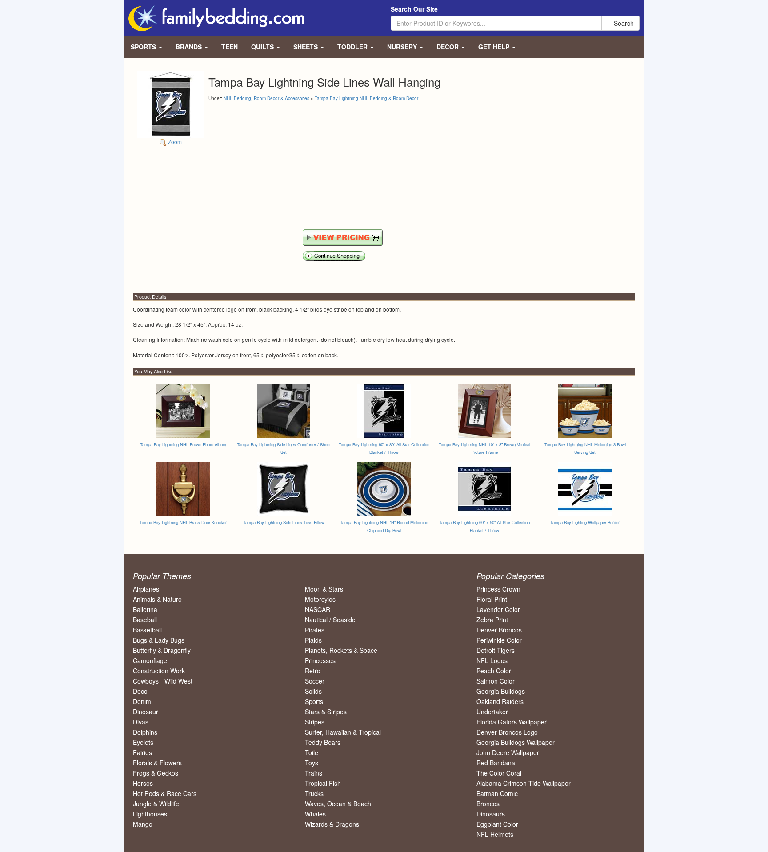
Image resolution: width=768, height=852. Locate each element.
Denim (142, 701)
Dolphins (145, 732)
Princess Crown (498, 588)
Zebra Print (492, 619)
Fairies (142, 752)
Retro (312, 670)
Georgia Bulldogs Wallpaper (515, 742)
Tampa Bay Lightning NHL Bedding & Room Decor (366, 98)
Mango (142, 824)
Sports (314, 701)
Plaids (313, 640)
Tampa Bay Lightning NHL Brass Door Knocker (183, 522)
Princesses (320, 660)
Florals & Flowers (157, 762)
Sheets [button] (306, 46)
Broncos (488, 803)
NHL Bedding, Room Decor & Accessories (266, 98)
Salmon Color (495, 680)
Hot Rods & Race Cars (164, 793)
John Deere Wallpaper (507, 752)
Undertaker (492, 711)
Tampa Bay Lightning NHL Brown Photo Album (183, 444)
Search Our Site (414, 8)
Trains (313, 772)
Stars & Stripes (326, 711)
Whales (315, 813)
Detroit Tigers (495, 650)
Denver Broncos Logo (507, 732)
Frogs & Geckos (155, 772)
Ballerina (145, 609)
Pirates (314, 629)
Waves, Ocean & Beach (338, 803)
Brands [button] (190, 46)
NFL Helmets (494, 834)
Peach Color (493, 670)
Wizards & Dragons (332, 824)
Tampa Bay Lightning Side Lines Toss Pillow (283, 522)
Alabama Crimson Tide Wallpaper (523, 783)
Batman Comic (497, 793)
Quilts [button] (263, 46)
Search (623, 23)
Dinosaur (145, 711)
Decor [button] (448, 46)
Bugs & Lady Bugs (158, 640)
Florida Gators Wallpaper (511, 721)
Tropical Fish (323, 783)
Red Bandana (495, 762)
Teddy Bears (322, 742)
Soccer (314, 680)
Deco (140, 691)
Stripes (314, 721)
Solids (313, 691)
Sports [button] (144, 46)
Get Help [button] (494, 46)
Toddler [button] (353, 46)
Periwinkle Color (499, 640)
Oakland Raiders (500, 701)
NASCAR (317, 609)
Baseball (145, 619)
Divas (140, 721)
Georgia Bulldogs (500, 691)
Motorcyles (320, 599)
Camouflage (150, 660)
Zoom (174, 141)
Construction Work (159, 670)
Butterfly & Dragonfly (162, 650)
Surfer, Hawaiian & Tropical (343, 732)
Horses (143, 783)
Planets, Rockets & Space (341, 650)
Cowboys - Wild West (162, 680)
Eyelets (143, 742)
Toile (311, 752)
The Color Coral (498, 772)
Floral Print (491, 599)
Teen (229, 46)
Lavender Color (498, 609)
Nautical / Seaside (330, 619)
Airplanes (146, 588)
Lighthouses (150, 813)
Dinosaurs (490, 813)
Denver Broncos (499, 629)
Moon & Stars (324, 588)
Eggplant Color (497, 824)
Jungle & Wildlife (156, 803)
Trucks (314, 793)
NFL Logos (492, 660)
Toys (311, 762)
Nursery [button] (403, 46)
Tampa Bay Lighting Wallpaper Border (585, 522)
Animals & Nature (157, 599)
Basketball (147, 629)
